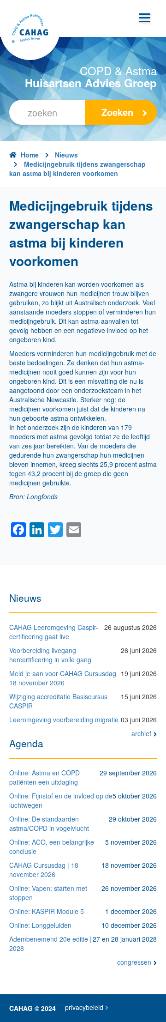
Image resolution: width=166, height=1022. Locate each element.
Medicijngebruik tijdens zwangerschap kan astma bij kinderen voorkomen (77, 168)
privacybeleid (84, 1007)
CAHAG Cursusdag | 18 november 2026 (43, 869)
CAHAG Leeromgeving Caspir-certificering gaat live (53, 632)
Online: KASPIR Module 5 (46, 911)
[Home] (30, 30)
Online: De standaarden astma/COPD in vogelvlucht (49, 823)
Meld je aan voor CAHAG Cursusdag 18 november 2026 (62, 678)
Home (30, 154)
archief (141, 733)
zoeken (117, 112)
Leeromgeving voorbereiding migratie (64, 719)
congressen (134, 962)
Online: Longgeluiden (40, 925)
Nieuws (66, 154)
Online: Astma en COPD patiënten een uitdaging (44, 777)
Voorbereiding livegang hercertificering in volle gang (50, 655)
